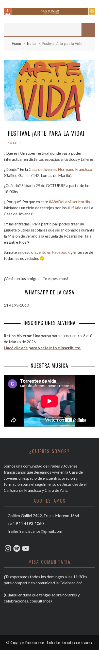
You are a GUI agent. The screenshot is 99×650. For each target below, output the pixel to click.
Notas (13, 143)
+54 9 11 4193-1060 (25, 523)
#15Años (75, 207)
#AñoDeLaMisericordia (69, 201)
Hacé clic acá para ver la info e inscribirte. (42, 347)
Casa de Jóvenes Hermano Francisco (60, 169)
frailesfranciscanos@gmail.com (35, 531)
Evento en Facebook (52, 252)
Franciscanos (35, 642)
